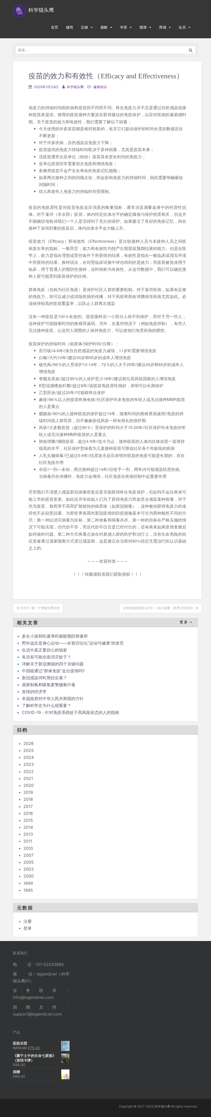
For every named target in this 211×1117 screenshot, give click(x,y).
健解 (104, 27)
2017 (28, 806)
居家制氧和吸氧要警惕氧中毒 (48, 684)
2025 (28, 750)
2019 (28, 792)
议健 (84, 27)
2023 (28, 764)
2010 (28, 848)
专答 (123, 27)
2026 (28, 743)
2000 (28, 876)
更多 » (186, 622)
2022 (28, 771)
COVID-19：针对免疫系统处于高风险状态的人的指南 (70, 712)
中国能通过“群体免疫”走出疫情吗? (53, 670)
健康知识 (100, 87)
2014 (28, 827)
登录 (27, 928)
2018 (28, 799)
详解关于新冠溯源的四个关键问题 (53, 663)
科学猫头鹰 (75, 87)
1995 (28, 890)
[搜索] (191, 49)
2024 (28, 757)
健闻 (69, 27)
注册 (27, 921)
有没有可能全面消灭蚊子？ (46, 656)
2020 (28, 785)
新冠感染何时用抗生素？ (44, 677)
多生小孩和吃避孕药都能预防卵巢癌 (55, 636)
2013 (28, 834)
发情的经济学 (34, 691)
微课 (143, 27)
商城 (162, 27)
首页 (54, 27)
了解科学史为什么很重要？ (46, 705)
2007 (28, 855)
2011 (27, 841)
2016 (28, 813)
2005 (28, 862)
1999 (28, 883)
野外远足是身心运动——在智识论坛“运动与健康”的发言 (73, 643)
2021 (28, 778)
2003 (28, 869)
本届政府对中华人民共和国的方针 (53, 698)
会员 (182, 27)
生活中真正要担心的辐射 (44, 650)
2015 (28, 820)
